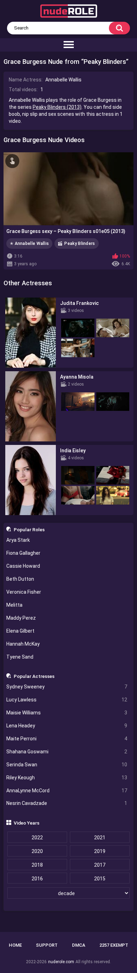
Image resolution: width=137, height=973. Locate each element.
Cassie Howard (23, 566)
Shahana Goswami (67, 751)
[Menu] (68, 45)
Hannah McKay (23, 644)
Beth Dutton (20, 579)
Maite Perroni (67, 738)
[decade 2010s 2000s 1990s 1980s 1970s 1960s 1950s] (68, 893)
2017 (99, 865)
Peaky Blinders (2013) (57, 107)
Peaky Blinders (79, 243)
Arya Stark (18, 540)
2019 (99, 851)
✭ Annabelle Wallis (29, 243)
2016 (37, 878)
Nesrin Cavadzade (67, 803)
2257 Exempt (113, 945)
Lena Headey (67, 725)
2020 (37, 851)
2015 (99, 878)
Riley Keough (67, 777)
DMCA (78, 945)
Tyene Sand (19, 657)
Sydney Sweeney (67, 686)
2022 (37, 837)
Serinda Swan (67, 764)
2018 (37, 865)
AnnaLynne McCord (67, 790)
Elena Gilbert (20, 631)
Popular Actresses (34, 676)
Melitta (14, 605)
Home (15, 945)
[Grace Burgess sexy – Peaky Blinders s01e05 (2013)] (68, 188)
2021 (99, 837)
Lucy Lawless (67, 699)
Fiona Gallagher (23, 553)
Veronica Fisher (23, 592)
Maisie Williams (67, 712)
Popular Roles (29, 529)
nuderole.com (61, 961)
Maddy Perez (21, 618)
